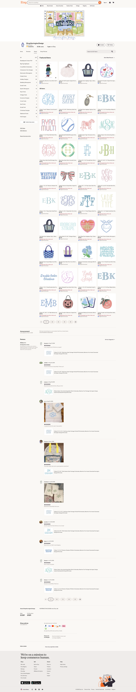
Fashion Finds (70, 5)
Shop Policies (43, 51)
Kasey (45, 541)
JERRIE (45, 362)
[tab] (29, 57)
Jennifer (46, 521)
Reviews (28, 51)
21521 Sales (22, 128)
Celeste (46, 382)
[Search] (99, 2)
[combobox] (62, 2)
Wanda (45, 560)
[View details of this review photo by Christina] (54, 493)
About (35, 51)
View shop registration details (51, 646)
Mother (45, 579)
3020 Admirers (23, 130)
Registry (85, 5)
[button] (101, 45)
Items (21, 51)
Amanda (46, 343)
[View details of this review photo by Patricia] (54, 452)
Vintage (77, 5)
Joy (45, 401)
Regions (113, 689)
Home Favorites (59, 5)
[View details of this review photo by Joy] (54, 412)
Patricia (45, 441)
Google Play (36, 682)
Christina (46, 481)
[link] (41, 322)
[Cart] (113, 2)
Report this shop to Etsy (25, 136)
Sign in (105, 2)
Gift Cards (92, 5)
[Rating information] (27, 47)
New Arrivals (50, 5)
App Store (25, 682)
